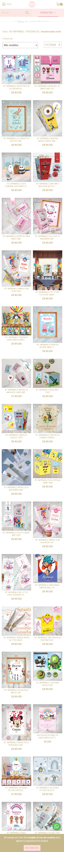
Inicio (5, 31)
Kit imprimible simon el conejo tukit (16, 436)
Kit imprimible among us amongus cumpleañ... (16, 391)
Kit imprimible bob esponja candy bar (47, 481)
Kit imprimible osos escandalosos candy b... (16, 185)
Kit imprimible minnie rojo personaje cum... (16, 743)
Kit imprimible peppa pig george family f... (48, 346)
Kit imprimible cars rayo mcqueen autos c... (47, 185)
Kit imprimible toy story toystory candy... (47, 293)
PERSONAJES (32, 31)
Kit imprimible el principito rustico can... (16, 139)
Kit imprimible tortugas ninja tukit (47, 684)
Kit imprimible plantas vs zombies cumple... (47, 436)
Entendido (32, 848)
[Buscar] (27, 13)
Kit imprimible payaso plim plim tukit (16, 289)
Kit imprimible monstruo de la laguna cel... (16, 87)
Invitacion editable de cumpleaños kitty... (47, 736)
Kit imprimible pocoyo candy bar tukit (16, 534)
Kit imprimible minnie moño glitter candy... (16, 638)
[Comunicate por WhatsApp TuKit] (56, 826)
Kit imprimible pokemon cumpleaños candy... (16, 338)
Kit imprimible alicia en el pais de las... (16, 691)
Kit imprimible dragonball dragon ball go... (47, 586)
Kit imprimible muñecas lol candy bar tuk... (47, 87)
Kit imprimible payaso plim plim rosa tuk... (47, 541)
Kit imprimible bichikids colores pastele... (16, 789)
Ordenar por (8, 38)
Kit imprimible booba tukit (47, 833)
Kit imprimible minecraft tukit (47, 391)
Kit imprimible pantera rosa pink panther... (47, 638)
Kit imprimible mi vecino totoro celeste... (47, 789)
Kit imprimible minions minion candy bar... (47, 139)
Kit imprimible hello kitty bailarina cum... (47, 237)
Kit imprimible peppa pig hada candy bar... (16, 237)
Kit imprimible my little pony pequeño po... (16, 593)
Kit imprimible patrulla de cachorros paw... (16, 488)
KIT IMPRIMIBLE (17, 31)
